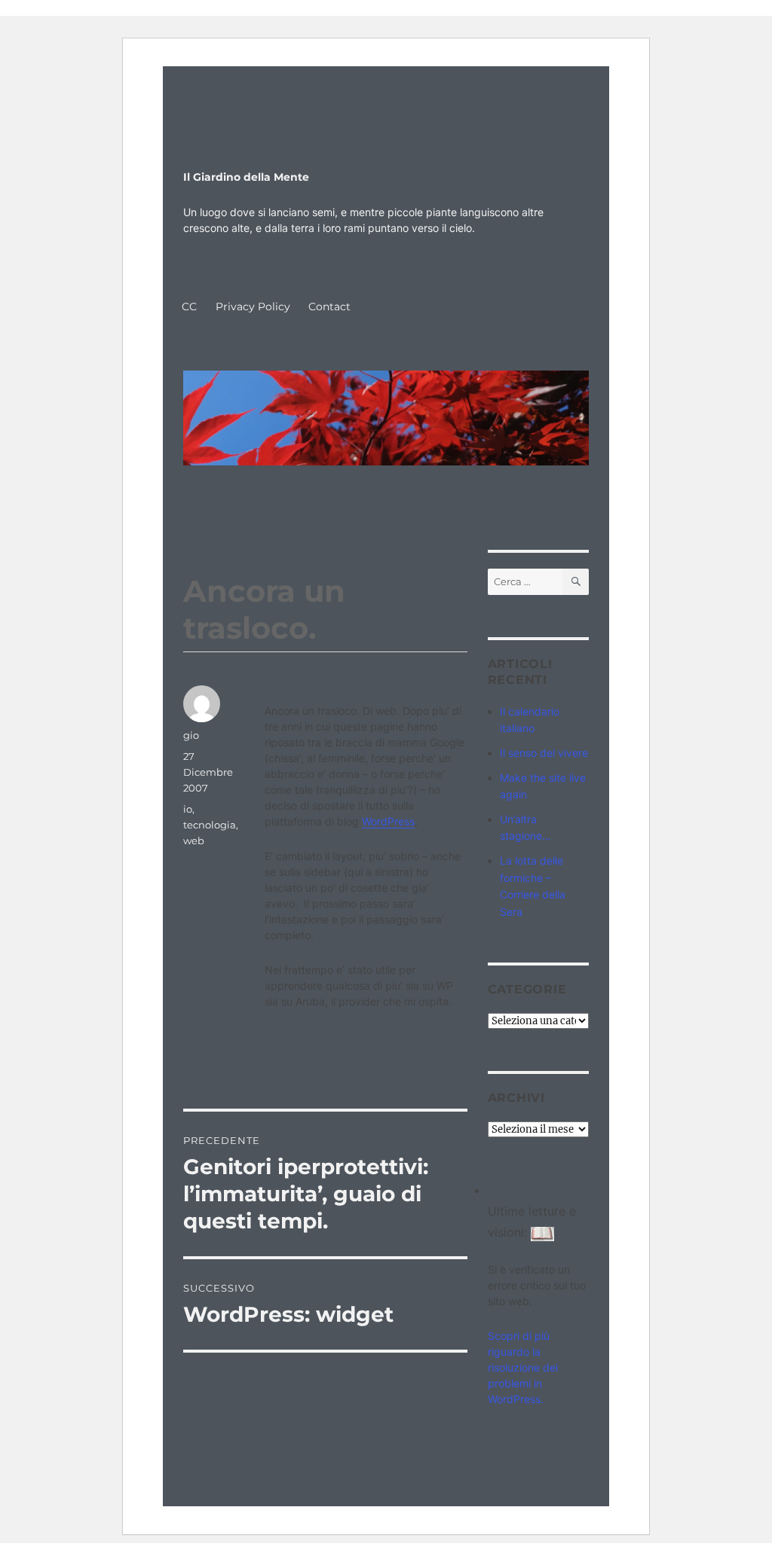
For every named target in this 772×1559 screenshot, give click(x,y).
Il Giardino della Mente (246, 177)
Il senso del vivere (544, 752)
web (193, 840)
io (187, 809)
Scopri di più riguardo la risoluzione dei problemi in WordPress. (523, 1367)
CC (189, 306)
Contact (329, 306)
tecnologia (209, 825)
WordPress (388, 821)
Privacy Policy (253, 306)
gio (191, 735)
